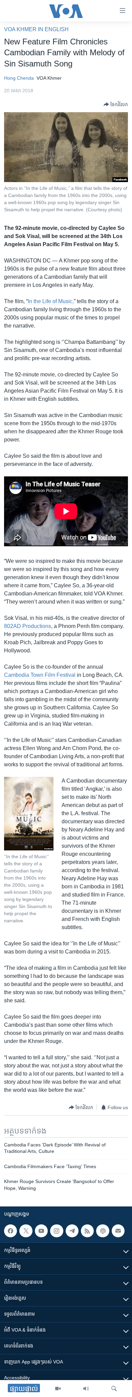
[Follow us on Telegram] (72, 1230)
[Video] (58, 1388)
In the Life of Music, (51, 301)
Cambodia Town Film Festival (39, 675)
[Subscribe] (118, 1230)
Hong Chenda (19, 78)
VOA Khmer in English (36, 29)
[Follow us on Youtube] (41, 1230)
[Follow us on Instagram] (56, 1230)
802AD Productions (27, 626)
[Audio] (86, 1388)
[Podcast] (102, 1230)
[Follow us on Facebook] (10, 1230)
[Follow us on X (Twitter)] (25, 1230)
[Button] (116, 104)
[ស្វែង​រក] (114, 1388)
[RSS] (87, 1230)
